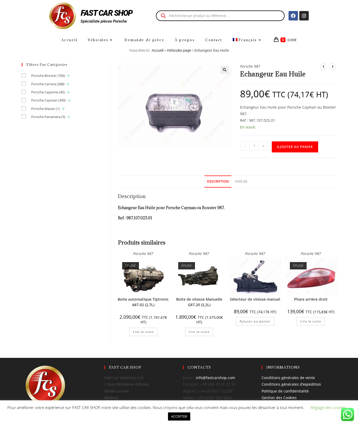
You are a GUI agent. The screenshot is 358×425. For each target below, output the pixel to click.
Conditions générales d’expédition (291, 384)
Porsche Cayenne (48, 92)
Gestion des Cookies (279, 397)
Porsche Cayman (48, 100)
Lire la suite (143, 332)
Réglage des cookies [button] (328, 407)
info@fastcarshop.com (215, 377)
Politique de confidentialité (285, 391)
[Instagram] (304, 15)
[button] (224, 70)
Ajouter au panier (295, 147)
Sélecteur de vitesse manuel (255, 299)
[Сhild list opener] (68, 75)
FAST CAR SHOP (107, 13)
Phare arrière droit (311, 299)
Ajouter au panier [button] (255, 321)
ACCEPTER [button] (179, 416)
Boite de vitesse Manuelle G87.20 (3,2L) (199, 302)
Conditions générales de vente (288, 377)
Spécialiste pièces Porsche (103, 21)
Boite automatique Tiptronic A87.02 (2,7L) (143, 302)
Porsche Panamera (48, 116)
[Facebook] (293, 15)
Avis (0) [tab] (241, 181)
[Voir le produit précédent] (323, 66)
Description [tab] (218, 181)
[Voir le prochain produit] (332, 66)
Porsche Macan (45, 108)
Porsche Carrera (47, 84)
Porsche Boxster (48, 75)
